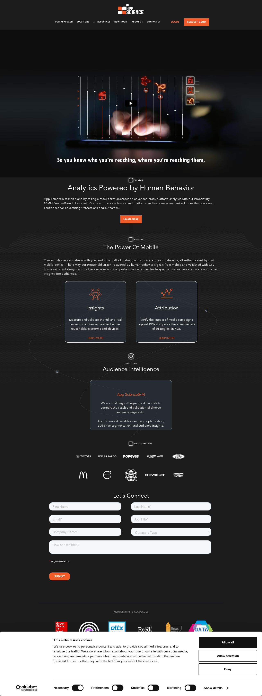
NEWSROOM (121, 22)
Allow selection (228, 656)
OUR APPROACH (64, 22)
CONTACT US (154, 22)
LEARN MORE (131, 219)
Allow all (228, 642)
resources (103, 22)
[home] (131, 9)
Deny (228, 669)
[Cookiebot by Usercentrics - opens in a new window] (26, 688)
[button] (85, 22)
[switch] (117, 688)
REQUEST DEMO (196, 22)
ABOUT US (137, 22)
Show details (213, 688)
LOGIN (175, 22)
